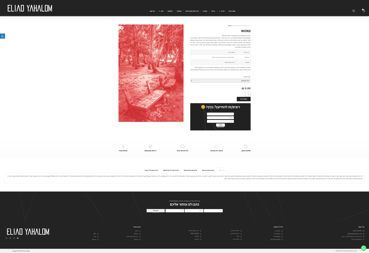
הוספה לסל (243, 99)
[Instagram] (10, 238)
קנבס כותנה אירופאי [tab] (208, 170)
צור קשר (152, 11)
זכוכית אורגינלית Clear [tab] (151, 170)
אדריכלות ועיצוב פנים (192, 11)
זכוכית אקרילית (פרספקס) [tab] (171, 170)
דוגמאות (170, 11)
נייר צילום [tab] (221, 170)
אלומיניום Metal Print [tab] (190, 170)
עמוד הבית (232, 11)
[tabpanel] (184, 178)
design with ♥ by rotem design (21, 251)
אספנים (179, 11)
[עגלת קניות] (364, 10)
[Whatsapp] (6, 238)
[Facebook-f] (14, 238)
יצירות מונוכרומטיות (237, 26)
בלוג (162, 11)
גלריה (222, 11)
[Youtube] (17, 238)
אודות (213, 11)
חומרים (205, 11)
